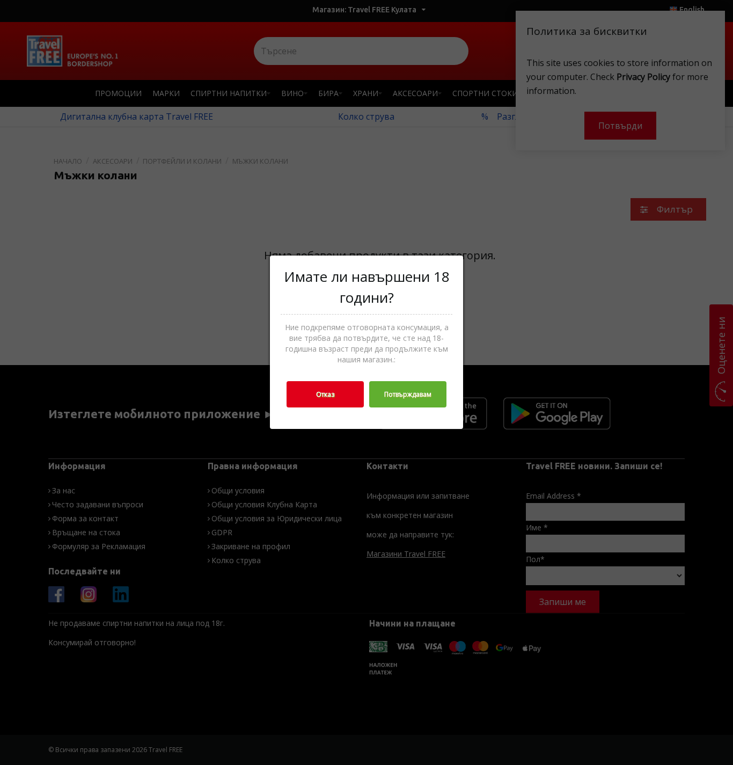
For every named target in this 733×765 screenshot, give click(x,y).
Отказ (325, 394)
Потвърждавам (407, 394)
